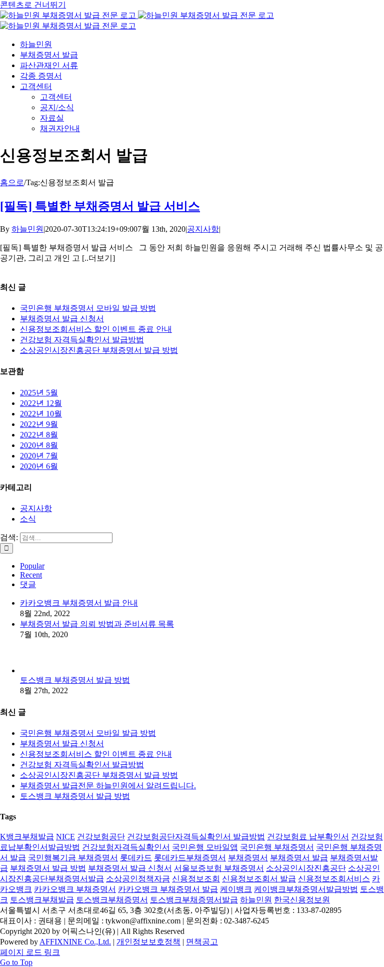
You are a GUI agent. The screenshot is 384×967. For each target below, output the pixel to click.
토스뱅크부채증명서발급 (194, 899)
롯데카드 (136, 857)
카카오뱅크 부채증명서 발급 (168, 889)
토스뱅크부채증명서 (112, 899)
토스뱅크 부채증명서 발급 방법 (75, 680)
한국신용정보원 (302, 899)
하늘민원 (28, 229)
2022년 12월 (41, 403)
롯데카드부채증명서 (190, 857)
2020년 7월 (39, 455)
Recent (31, 575)
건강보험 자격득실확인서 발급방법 (82, 339)
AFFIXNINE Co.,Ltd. (75, 941)
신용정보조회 (196, 878)
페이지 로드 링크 (30, 952)
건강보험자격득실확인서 (126, 847)
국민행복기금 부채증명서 (73, 857)
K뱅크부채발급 (27, 836)
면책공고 (202, 941)
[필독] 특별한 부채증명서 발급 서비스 (100, 206)
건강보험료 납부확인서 (308, 836)
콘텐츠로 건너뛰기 (33, 5)
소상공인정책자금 (138, 878)
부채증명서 (248, 857)
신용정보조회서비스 (334, 878)
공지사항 (203, 229)
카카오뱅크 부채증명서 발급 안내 (79, 603)
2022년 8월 (39, 434)
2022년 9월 (39, 424)
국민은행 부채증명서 (277, 847)
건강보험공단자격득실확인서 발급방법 (196, 836)
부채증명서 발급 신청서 (62, 318)
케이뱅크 (236, 889)
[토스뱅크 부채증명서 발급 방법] (36, 670)
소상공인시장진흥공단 (306, 868)
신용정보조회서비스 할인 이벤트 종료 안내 (96, 329)
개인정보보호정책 (148, 941)
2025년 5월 (39, 392)
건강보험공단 (101, 836)
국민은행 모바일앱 (205, 847)
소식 (28, 519)
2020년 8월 (39, 445)
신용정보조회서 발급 (259, 878)
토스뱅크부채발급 (42, 899)
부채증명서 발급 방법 (48, 868)
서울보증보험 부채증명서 (219, 868)
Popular (32, 566)
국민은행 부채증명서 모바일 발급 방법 (88, 308)
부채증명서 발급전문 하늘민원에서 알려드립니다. (108, 785)
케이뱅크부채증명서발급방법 (306, 889)
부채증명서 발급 (299, 857)
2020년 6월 (39, 466)
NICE (65, 836)
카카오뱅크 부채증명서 (75, 889)
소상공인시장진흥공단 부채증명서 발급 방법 (99, 350)
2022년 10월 (41, 413)
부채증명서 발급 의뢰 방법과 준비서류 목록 (97, 624)
